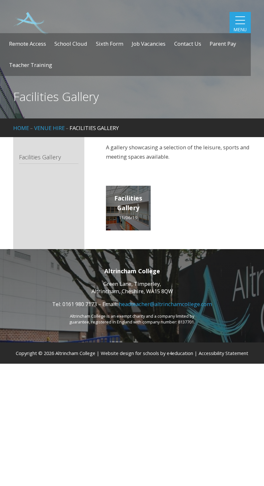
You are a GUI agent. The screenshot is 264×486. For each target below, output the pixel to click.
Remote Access (27, 43)
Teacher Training (30, 65)
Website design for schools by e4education (147, 353)
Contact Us (187, 43)
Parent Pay (223, 43)
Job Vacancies (148, 43)
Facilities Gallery (94, 128)
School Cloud (70, 43)
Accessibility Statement (223, 353)
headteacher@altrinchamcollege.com (165, 304)
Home (21, 128)
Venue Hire (49, 128)
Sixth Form (109, 43)
